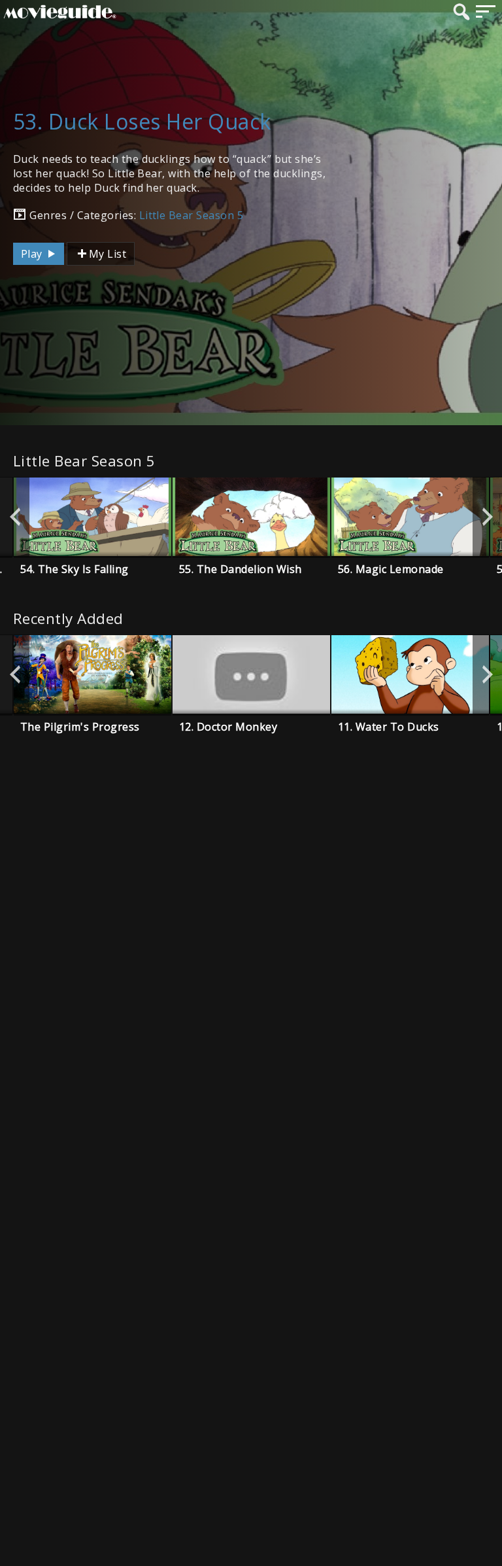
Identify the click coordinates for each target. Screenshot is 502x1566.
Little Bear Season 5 (191, 215)
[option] (92, 517)
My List (107, 254)
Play (33, 254)
